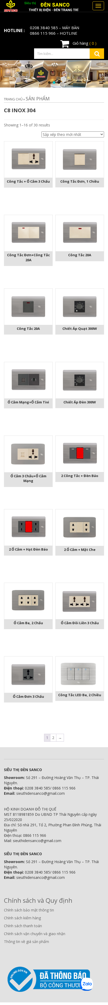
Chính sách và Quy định (38, 900)
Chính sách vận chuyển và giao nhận (34, 933)
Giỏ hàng (84, 43)
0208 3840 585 (44, 27)
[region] (54, 74)
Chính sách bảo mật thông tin (29, 909)
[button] (49, 82)
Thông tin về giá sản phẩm (26, 941)
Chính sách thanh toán (23, 925)
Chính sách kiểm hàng (22, 917)
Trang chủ (13, 99)
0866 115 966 (43, 33)
